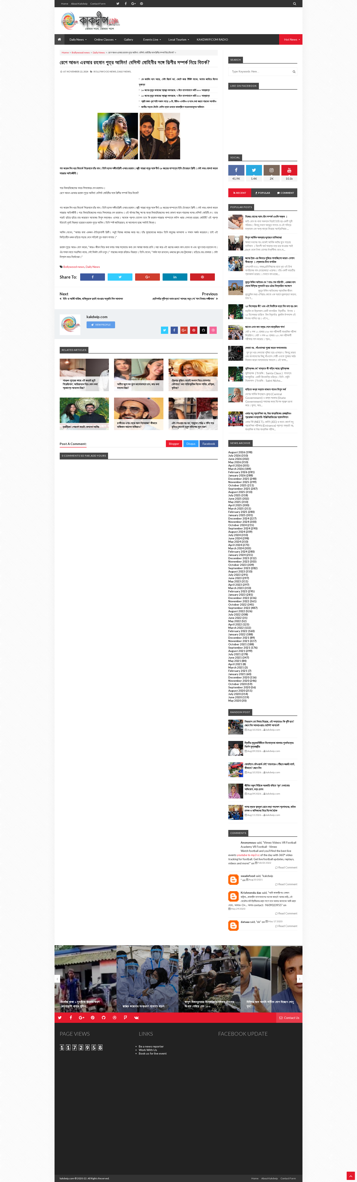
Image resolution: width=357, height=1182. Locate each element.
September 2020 (239, 687)
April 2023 (235, 584)
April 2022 (235, 624)
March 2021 (236, 667)
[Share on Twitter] (120, 277)
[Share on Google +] (147, 277)
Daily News (99, 52)
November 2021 (238, 641)
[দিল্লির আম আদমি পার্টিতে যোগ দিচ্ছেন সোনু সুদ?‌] (271, 980)
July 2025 (234, 495)
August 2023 (236, 571)
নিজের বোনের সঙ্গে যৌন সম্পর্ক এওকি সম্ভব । (266, 216)
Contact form (98, 3)
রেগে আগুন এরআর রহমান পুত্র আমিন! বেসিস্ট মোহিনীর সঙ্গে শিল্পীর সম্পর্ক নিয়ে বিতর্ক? (135, 62)
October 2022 (237, 604)
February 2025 (237, 511)
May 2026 (234, 462)
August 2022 (236, 611)
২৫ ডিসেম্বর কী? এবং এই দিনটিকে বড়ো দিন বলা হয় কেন (271, 306)
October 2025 (237, 485)
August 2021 (236, 651)
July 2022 (234, 614)
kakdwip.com (67, 1178)
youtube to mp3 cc (248, 855)
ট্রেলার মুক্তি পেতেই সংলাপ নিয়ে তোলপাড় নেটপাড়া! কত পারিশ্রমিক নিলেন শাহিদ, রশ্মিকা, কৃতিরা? (193, 384)
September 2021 (239, 647)
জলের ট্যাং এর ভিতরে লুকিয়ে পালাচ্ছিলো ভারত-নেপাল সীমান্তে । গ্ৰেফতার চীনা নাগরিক (269, 259)
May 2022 (234, 621)
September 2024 (239, 528)
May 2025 (234, 502)
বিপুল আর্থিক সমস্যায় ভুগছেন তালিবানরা (263, 237)
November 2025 (238, 482)
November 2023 (238, 561)
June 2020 (235, 697)
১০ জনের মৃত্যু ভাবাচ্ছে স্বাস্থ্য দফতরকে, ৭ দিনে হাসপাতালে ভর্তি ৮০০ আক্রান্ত (175, 90)
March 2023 (236, 588)
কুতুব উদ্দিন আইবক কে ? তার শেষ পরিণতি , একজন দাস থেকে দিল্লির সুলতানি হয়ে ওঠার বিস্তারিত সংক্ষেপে (270, 283)
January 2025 (237, 515)
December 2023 (238, 558)
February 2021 (237, 670)
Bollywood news (81, 52)
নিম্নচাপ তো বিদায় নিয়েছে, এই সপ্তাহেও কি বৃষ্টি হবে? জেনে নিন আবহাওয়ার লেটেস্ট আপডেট (269, 723)
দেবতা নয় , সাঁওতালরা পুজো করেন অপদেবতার (266, 347)
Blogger (174, 443)
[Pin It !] (202, 277)
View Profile (103, 324)
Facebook (209, 443)
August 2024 (236, 531)
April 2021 (235, 664)
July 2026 (234, 455)
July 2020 (234, 694)
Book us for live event (153, 1053)
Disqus (191, 443)
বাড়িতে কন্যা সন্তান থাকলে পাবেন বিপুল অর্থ (265, 389)
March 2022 (236, 627)
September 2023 (239, 568)
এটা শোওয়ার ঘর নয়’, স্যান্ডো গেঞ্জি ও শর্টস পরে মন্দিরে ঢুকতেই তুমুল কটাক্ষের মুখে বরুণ (193, 424)
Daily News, (124, 71)
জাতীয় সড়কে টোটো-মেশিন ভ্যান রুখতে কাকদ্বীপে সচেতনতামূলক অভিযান (172, 106)
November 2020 (238, 680)
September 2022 (239, 608)
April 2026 (235, 465)
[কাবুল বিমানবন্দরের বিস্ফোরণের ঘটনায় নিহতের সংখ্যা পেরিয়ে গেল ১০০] (209, 980)
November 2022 (238, 601)
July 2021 (234, 654)
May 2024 (234, 541)
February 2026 (237, 472)
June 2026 (235, 459)
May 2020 (234, 700)
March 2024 (236, 548)
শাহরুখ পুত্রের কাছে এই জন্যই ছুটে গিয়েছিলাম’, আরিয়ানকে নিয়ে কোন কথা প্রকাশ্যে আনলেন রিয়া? (80, 384)
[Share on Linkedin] (175, 277)
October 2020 (237, 684)
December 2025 (238, 478)
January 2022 (237, 634)
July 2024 (234, 535)
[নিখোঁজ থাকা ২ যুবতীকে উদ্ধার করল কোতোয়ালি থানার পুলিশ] (86, 980)
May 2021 (234, 661)
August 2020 (236, 690)
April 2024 (235, 545)
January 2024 (237, 555)
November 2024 (238, 521)
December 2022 (238, 598)
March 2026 (236, 468)
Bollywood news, (105, 71)
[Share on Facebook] (92, 277)
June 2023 (235, 578)
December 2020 (238, 677)
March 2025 (236, 508)
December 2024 (238, 518)
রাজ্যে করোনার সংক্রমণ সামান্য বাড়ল (144, 1006)
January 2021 (237, 674)
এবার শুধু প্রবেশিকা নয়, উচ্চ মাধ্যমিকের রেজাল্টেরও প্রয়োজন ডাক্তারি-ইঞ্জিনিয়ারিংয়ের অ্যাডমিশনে (268, 415)
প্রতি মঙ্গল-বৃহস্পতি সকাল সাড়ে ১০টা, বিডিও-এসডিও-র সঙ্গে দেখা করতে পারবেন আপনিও (178, 101)
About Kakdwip (79, 3)
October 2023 (237, 564)
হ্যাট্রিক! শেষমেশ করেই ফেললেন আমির (81, 426)
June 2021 (235, 657)
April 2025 (235, 505)
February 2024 (237, 551)
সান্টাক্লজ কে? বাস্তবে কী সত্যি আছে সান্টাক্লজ (267, 368)
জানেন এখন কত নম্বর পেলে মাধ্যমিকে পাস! (265, 326)
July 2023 (234, 574)
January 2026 (237, 475)
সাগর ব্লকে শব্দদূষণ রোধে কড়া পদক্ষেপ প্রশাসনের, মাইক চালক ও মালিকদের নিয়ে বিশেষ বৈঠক (270, 808)
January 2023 (237, 594)
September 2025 (239, 488)
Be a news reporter (151, 1046)
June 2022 (235, 617)
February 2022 (237, 631)
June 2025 (235, 498)
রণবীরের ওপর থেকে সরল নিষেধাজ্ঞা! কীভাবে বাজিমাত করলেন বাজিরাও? (137, 424)
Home (64, 3)
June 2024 (235, 538)
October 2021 (237, 644)
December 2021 (238, 637)
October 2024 (237, 525)
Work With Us (148, 1050)
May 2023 (234, 581)
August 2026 (236, 452)
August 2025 (236, 492)
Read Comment (287, 867)
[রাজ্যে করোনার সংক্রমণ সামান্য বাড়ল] (147, 980)
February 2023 (237, 591)
